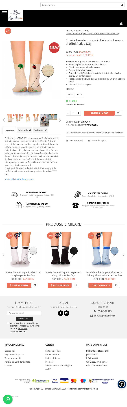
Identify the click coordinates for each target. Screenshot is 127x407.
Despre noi (10, 350)
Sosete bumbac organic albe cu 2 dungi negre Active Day (23, 274)
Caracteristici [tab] (24, 130)
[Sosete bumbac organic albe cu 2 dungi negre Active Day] (23, 250)
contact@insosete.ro (104, 315)
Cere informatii (75, 140)
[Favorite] (118, 113)
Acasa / (70, 30)
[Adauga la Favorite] (34, 285)
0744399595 (104, 311)
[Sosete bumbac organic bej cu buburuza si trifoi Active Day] (31, 70)
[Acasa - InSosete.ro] (17, 15)
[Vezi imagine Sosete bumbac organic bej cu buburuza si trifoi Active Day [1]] (19, 118)
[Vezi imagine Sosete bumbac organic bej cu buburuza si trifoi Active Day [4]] (44, 120)
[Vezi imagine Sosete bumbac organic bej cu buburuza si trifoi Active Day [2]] (27, 118)
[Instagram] (66, 313)
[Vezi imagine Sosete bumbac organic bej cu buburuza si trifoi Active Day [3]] (36, 118)
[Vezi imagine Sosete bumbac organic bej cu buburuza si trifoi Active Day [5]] (53, 117)
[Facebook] (60, 313)
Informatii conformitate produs (19, 179)
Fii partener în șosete (14, 354)
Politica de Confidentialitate (18, 330)
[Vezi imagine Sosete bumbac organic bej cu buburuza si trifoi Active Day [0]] (10, 118)
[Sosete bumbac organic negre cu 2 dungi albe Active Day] (63, 250)
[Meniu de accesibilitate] (122, 384)
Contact (8, 365)
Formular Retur (52, 354)
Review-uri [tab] (40, 130)
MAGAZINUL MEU (14, 344)
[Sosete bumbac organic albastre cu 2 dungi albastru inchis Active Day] (104, 250)
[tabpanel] (31, 70)
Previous (4, 120)
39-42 (79, 94)
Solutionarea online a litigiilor (58, 365)
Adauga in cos (99, 113)
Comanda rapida (98, 140)
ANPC (48, 369)
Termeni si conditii (13, 358)
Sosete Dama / (82, 30)
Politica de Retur (52, 358)
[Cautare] (122, 4)
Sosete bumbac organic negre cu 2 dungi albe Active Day (63, 274)
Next (59, 120)
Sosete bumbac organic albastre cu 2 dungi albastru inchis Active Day (104, 274)
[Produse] (5, 13)
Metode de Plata (53, 350)
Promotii (49, 361)
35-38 (70, 94)
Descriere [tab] (9, 130)
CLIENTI (49, 344)
